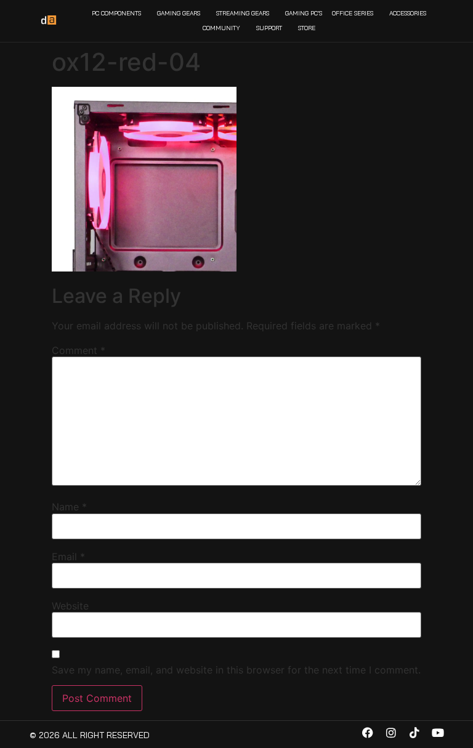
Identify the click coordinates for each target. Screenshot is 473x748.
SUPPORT (269, 28)
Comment (78, 350)
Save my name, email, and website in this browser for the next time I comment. (236, 670)
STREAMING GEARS (242, 13)
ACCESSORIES (407, 13)
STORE (306, 28)
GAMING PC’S (303, 13)
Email (68, 556)
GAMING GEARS (178, 13)
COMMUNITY (221, 28)
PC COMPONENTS (116, 13)
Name (69, 507)
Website (70, 606)
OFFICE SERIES (352, 13)
